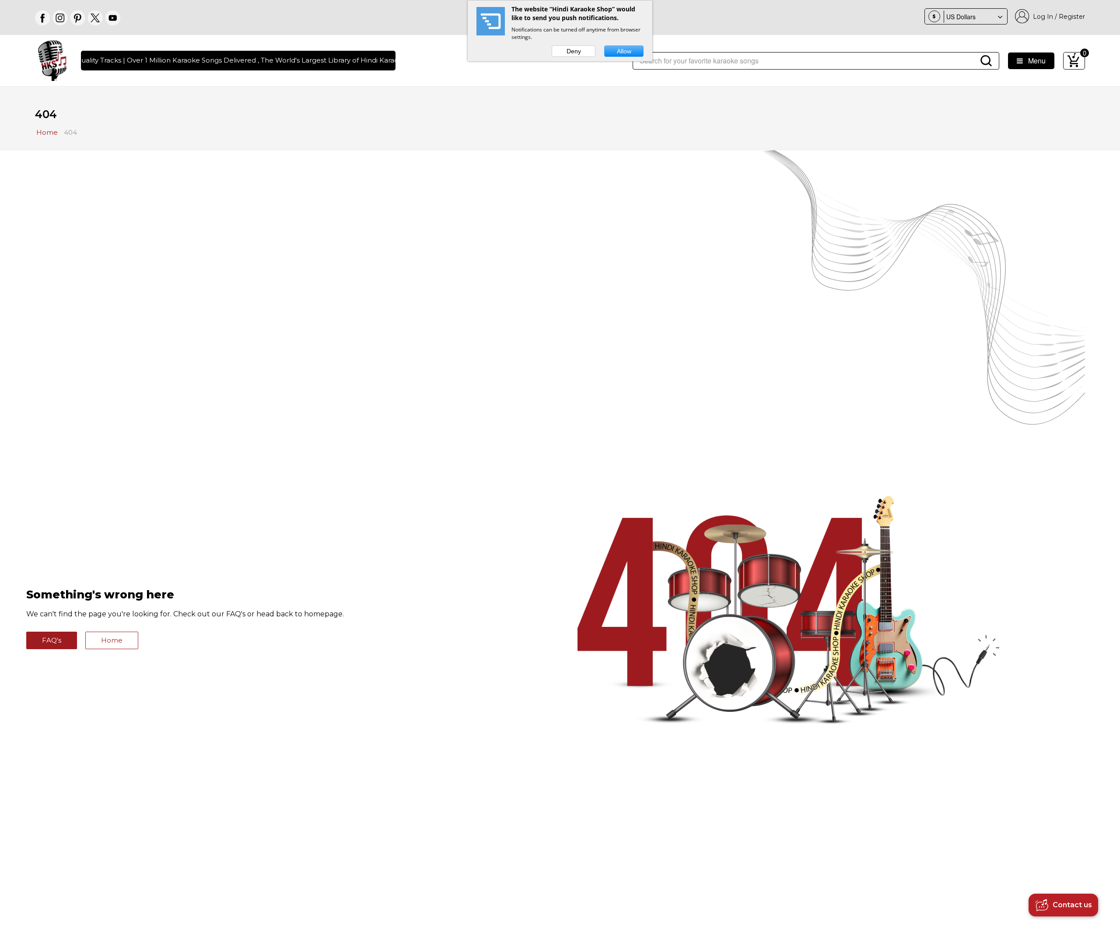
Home (111, 640)
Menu (1034, 61)
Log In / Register (1057, 17)
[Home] (52, 60)
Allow (624, 51)
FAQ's (51, 640)
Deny (574, 51)
